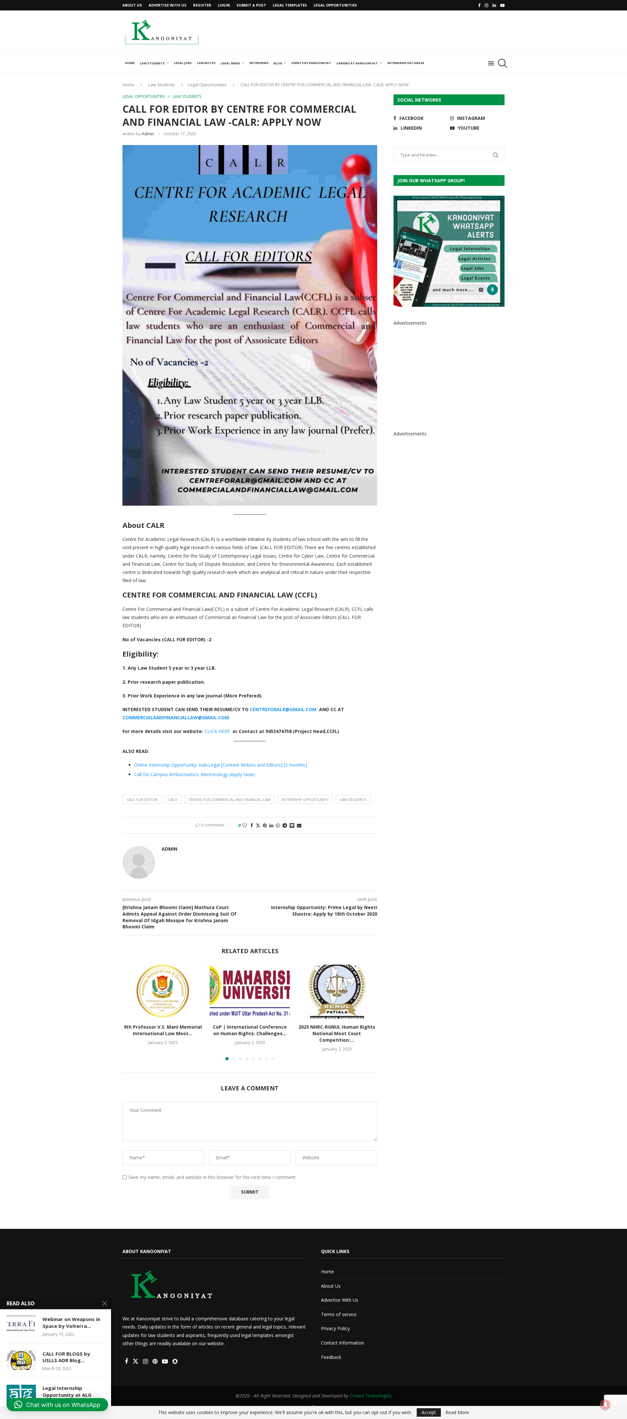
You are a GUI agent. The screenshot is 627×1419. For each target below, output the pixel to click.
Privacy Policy (335, 1328)
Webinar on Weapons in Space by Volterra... (71, 1322)
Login (224, 5)
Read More (457, 1412)
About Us (132, 5)
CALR (173, 799)
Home (130, 63)
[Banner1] (449, 251)
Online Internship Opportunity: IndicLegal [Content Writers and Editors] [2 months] (220, 765)
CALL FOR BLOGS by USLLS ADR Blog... (66, 1356)
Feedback (331, 1357)
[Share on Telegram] (284, 825)
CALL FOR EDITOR (142, 799)
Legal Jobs (183, 63)
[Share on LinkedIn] (271, 825)
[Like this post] (244, 825)
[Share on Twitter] (258, 825)
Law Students (152, 63)
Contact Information (342, 1343)
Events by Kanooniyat (311, 63)
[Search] (501, 63)
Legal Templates (290, 5)
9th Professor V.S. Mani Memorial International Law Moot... (163, 1030)
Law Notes (206, 63)
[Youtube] (502, 5)
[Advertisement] (386, 31)
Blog (278, 63)
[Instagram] (486, 5)
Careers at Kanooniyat (357, 63)
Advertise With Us (167, 5)
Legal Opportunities (335, 5)
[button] (131, 1012)
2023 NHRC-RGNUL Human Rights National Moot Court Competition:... (336, 1033)
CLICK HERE (217, 731)
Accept (429, 1412)
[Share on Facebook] (251, 825)
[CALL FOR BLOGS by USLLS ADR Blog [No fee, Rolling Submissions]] (21, 1360)
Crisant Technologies (370, 1396)
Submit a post (251, 5)
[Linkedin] (494, 5)
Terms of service (339, 1314)
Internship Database (405, 63)
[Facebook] (479, 5)
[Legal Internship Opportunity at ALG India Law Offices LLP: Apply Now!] (21, 1394)
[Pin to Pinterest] (265, 825)
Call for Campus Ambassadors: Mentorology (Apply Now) (194, 774)
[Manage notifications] (605, 1404)
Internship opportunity (305, 799)
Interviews (258, 63)
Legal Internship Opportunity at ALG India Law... (66, 1395)
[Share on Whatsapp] (278, 825)
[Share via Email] (299, 825)
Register (202, 5)
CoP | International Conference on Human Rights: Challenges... (250, 1030)
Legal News (230, 63)
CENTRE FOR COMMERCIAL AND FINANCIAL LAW (229, 799)
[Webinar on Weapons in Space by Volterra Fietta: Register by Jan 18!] (21, 1325)
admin (148, 134)
